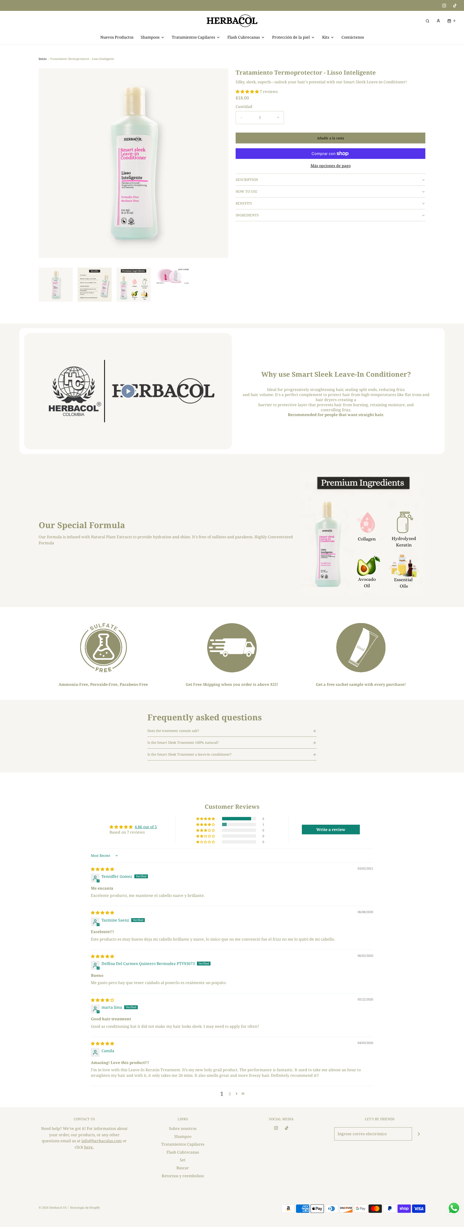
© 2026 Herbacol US (53, 1208)
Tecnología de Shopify (85, 1208)
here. (89, 1147)
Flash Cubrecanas (183, 1152)
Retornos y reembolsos (183, 1175)
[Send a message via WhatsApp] (454, 1208)
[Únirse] (418, 1134)
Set (183, 1160)
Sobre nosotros (182, 1128)
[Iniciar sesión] (438, 21)
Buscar (182, 1167)
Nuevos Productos (116, 37)
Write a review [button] (330, 829)
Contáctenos (352, 37)
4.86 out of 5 (146, 827)
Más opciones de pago (331, 165)
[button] (56, 285)
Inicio (43, 59)
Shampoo (182, 1136)
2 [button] (230, 1093)
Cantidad (244, 106)
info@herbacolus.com (101, 1140)
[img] (102, 869)
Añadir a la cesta (330, 138)
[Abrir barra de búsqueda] (427, 20)
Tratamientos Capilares (182, 1144)
